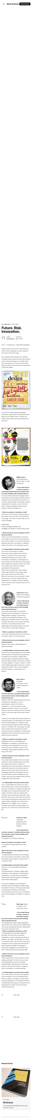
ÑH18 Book (8, 1102)
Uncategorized (6, 324)
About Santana (25, 4)
